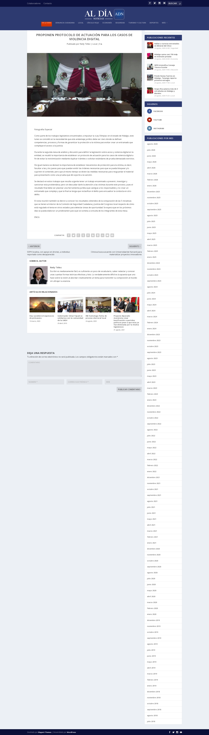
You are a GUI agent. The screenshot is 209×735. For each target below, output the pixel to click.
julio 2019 (151, 650)
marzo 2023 (152, 388)
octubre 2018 (152, 703)
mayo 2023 (151, 376)
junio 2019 (151, 656)
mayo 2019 (151, 662)
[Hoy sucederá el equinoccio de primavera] (42, 304)
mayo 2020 (151, 590)
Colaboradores (34, 3)
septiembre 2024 (154, 281)
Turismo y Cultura (137, 23)
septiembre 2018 (154, 709)
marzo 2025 (152, 245)
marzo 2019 (152, 674)
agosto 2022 (152, 430)
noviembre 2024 (153, 269)
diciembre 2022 (153, 406)
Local (80, 23)
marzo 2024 (152, 316)
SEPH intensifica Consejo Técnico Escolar (164, 66)
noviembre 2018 (153, 697)
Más (164, 23)
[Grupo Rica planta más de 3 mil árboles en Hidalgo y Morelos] (150, 90)
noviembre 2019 (153, 626)
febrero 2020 (152, 608)
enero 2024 (151, 328)
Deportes (154, 23)
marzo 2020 (152, 602)
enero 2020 (151, 614)
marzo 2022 (152, 459)
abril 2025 (151, 239)
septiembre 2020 (154, 566)
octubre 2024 (152, 275)
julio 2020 (151, 578)
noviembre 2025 (153, 197)
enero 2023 (151, 400)
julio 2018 (151, 721)
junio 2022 (151, 442)
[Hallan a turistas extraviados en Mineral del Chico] (150, 45)
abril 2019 (151, 668)
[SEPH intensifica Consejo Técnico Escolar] (150, 67)
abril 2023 (151, 382)
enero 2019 (151, 686)
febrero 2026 (152, 180)
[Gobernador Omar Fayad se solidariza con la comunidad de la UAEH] (70, 304)
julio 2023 (151, 364)
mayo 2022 (151, 447)
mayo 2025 (151, 233)
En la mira (46, 23)
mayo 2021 (151, 519)
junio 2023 (151, 370)
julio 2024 (151, 293)
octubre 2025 (152, 203)
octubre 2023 (152, 346)
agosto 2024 (152, 287)
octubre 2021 (152, 489)
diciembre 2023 (153, 334)
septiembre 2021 (154, 495)
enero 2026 (151, 186)
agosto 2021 (152, 501)
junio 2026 (151, 156)
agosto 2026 (152, 144)
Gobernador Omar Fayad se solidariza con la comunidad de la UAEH (70, 318)
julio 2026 (151, 150)
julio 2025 (151, 221)
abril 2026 (151, 168)
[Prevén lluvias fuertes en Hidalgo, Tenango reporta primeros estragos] (150, 78)
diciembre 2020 (153, 549)
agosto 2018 (152, 715)
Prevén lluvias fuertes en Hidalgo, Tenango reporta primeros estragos (165, 78)
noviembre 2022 (153, 412)
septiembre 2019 (154, 638)
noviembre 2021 (153, 483)
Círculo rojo (93, 23)
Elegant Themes (44, 732)
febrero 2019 (152, 680)
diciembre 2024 (153, 263)
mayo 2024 (151, 305)
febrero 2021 (152, 537)
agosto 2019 (152, 644)
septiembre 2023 (154, 352)
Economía (107, 23)
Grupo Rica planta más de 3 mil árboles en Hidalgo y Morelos (166, 91)
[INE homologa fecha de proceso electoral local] (98, 304)
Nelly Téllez (85, 44)
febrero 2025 (152, 251)
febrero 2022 (152, 465)
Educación (174, 70)
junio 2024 (151, 299)
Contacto (48, 3)
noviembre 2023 (153, 340)
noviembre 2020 (153, 555)
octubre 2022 (152, 418)
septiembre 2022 (154, 424)
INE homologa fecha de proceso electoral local (96, 317)
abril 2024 (151, 310)
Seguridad (120, 23)
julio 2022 (151, 435)
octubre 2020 (152, 561)
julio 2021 (151, 507)
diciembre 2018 (153, 691)
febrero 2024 (152, 322)
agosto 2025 (152, 215)
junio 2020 (151, 584)
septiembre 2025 (154, 209)
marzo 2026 (152, 174)
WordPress (71, 732)
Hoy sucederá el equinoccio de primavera (42, 317)
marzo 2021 (152, 531)
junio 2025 (151, 227)
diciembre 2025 (153, 191)
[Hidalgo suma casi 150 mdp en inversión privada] (150, 56)
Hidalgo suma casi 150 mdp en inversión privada (166, 55)
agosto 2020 (152, 572)
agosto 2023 (152, 358)
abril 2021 (151, 525)
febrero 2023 (152, 394)
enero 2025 (151, 257)
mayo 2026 (151, 162)
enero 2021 (151, 543)
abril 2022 (151, 453)
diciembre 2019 (153, 620)
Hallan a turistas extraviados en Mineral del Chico (166, 44)
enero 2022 (151, 471)
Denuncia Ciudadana (65, 23)
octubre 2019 (152, 632)
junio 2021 (151, 513)
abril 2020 (151, 596)
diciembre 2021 (153, 477)
